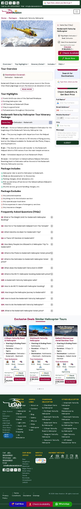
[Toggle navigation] (77, 11)
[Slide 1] (37, 390)
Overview (7, 64)
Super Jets (22, 427)
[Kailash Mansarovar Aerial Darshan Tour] (66, 331)
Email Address (63, 107)
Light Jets (22, 424)
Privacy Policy (5, 498)
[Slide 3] (41, 390)
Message (60, 130)
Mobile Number (63, 115)
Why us (34, 422)
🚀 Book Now (68, 58)
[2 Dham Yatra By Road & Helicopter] (15, 331)
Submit (67, 142)
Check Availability (41, 504)
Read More (27, 89)
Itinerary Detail (37, 64)
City (58, 122)
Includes (51, 64)
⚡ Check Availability (69, 53)
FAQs (33, 425)
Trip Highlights (21, 64)
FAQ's (61, 64)
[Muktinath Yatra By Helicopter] (40, 331)
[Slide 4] (43, 390)
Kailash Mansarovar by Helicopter (68, 412)
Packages (13, 18)
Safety (33, 419)
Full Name (60, 99)
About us (34, 406)
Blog (32, 416)
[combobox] (60, 118)
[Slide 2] (39, 390)
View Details (19, 379)
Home (3, 18)
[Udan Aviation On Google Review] (40, 461)
